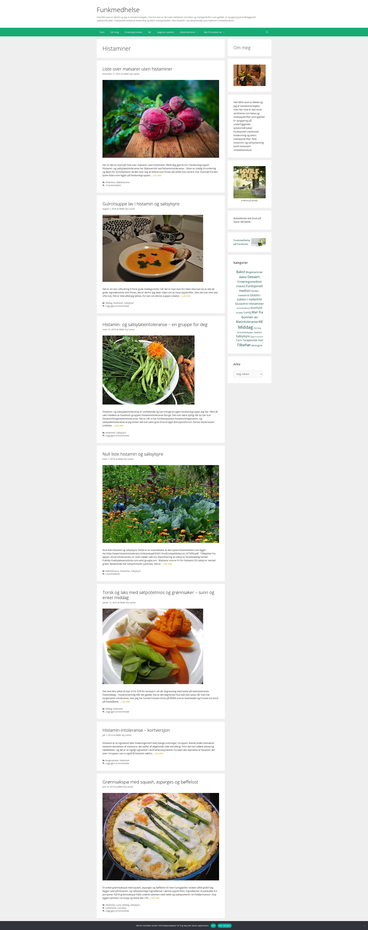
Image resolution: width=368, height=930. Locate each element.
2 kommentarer (113, 573)
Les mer (157, 175)
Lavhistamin (111, 908)
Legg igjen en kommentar (117, 306)
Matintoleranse (187, 32)
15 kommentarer (113, 185)
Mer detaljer (224, 925)
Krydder (239, 312)
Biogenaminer (112, 760)
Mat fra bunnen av (213, 32)
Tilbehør (244, 344)
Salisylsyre (129, 303)
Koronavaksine (243, 308)
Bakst (240, 271)
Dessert (254, 277)
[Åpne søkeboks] (267, 32)
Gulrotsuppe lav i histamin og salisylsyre (141, 204)
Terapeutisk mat (253, 340)
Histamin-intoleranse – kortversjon (136, 730)
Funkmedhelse (118, 9)
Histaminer (110, 182)
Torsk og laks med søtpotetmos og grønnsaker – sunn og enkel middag (158, 594)
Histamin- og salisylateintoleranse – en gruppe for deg (154, 324)
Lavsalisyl (122, 908)
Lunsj (118, 905)
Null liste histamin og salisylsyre (132, 454)
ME (149, 32)
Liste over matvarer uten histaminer (137, 69)
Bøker (243, 277)
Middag (109, 303)
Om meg (114, 32)
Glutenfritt (241, 303)
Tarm (239, 340)
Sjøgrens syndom (165, 32)
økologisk (256, 345)
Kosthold (256, 308)
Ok (213, 925)
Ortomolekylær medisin (249, 332)
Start (102, 32)
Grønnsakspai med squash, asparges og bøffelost (150, 782)
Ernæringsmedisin (133, 32)
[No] (364, 925)
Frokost (240, 286)
